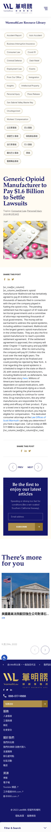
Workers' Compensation (17, 119)
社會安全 (7, 729)
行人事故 (28, 144)
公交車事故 (11, 127)
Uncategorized (13, 111)
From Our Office (14, 77)
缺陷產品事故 (32, 136)
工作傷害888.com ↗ (13, 791)
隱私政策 (20, 815)
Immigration (34, 77)
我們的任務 (8, 742)
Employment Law (14, 69)
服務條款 (31, 815)
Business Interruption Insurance (21, 44)
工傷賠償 (7, 720)
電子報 (6, 782)
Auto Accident (35, 35)
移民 (5, 725)
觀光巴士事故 (12, 153)
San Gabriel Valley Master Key (20, 102)
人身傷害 (7, 716)
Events (32, 69)
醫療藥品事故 (12, 161)
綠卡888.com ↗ (11, 796)
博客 (5, 777)
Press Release (33, 94)
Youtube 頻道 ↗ (10, 787)
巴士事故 (28, 127)
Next (45, 650)
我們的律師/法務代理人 (14, 747)
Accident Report (14, 35)
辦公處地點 (8, 756)
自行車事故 (11, 144)
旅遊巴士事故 (12, 136)
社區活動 (7, 760)
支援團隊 (7, 751)
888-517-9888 (17, 696)
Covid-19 (32, 52)
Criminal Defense (14, 60)
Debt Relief (34, 60)
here (25, 378)
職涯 (5, 765)
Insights (10, 85)
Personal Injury (13, 94)
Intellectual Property (30, 85)
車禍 (28, 153)
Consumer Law (13, 52)
